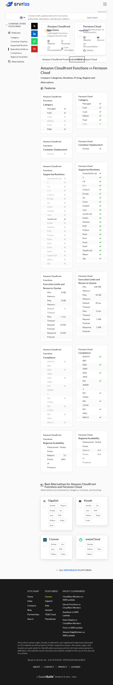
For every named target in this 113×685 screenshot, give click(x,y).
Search (30, 619)
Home (30, 596)
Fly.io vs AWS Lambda (72, 627)
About (36, 667)
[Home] (17, 4)
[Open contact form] (34, 49)
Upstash (48, 610)
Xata (47, 605)
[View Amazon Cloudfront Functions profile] (44, 31)
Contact (49, 667)
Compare (77, 59)
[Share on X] (34, 26)
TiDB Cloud (50, 614)
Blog (29, 610)
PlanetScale (50, 619)
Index (29, 601)
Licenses (75, 667)
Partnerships (33, 614)
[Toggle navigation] (105, 4)
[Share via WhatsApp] (34, 41)
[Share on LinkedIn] (34, 33)
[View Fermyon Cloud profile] (80, 31)
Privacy (62, 667)
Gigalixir (49, 601)
